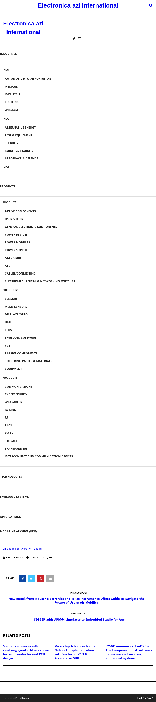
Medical (11, 86)
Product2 (10, 290)
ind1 (5, 70)
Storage (11, 441)
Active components (20, 211)
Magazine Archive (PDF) (18, 531)
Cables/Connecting (20, 273)
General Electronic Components (31, 227)
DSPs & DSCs (14, 219)
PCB (7, 345)
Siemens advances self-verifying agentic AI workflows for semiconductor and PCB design (26, 652)
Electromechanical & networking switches (40, 281)
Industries (8, 54)
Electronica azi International (78, 5)
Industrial (13, 94)
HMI (8, 322)
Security (11, 143)
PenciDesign (22, 698)
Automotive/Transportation (28, 78)
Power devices (16, 234)
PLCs (8, 425)
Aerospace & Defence (21, 158)
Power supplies (17, 250)
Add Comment (17, 673)
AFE (7, 266)
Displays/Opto (16, 314)
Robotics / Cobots (19, 151)
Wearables (13, 402)
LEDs (8, 330)
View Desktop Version (79, 688)
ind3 (5, 167)
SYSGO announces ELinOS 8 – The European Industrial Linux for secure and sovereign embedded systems (129, 652)
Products (7, 186)
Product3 (10, 377)
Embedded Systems (14, 497)
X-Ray (9, 433)
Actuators (13, 258)
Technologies (11, 476)
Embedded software (21, 337)
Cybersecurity (16, 394)
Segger (38, 548)
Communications (18, 386)
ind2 (5, 118)
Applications (10, 517)
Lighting (12, 102)
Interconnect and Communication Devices (39, 456)
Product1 (10, 202)
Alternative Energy (20, 127)
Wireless (12, 110)
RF (6, 417)
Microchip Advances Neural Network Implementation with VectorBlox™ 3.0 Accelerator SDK (75, 652)
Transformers (16, 448)
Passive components (21, 353)
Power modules (17, 242)
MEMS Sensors (16, 307)
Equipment (13, 369)
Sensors (11, 299)
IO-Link (10, 410)
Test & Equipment (18, 135)
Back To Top (144, 698)
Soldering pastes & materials (28, 361)
